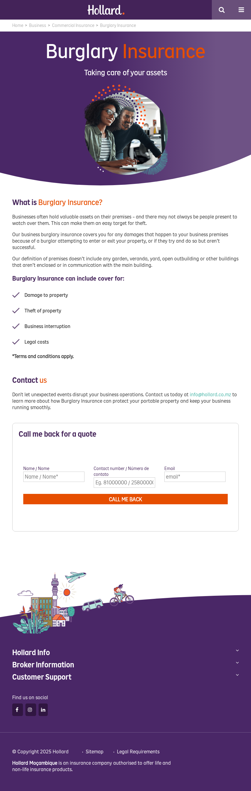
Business (37, 25)
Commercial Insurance (73, 25)
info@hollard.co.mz (210, 394)
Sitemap (95, 751)
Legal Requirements (138, 751)
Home (17, 25)
